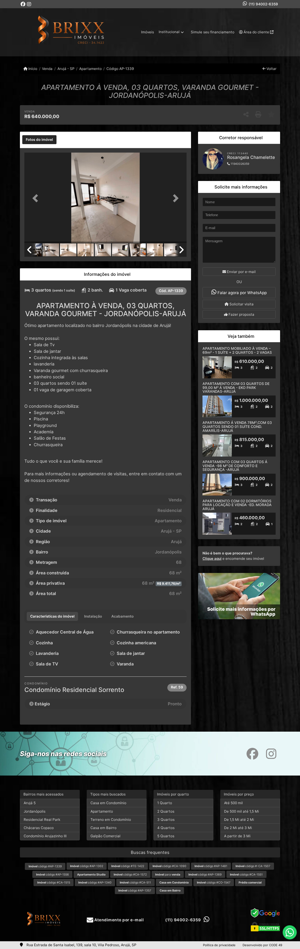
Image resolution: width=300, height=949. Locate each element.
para (167, 874)
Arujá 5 (30, 803)
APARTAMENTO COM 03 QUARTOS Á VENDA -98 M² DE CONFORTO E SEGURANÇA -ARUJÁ (234, 466)
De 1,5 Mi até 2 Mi (239, 819)
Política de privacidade (219, 945)
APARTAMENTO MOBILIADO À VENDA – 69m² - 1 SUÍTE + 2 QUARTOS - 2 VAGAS (237, 350)
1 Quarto (164, 803)
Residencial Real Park (42, 819)
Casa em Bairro (103, 828)
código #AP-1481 (211, 866)
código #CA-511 (135, 882)
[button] (36, 198)
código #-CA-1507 (253, 866)
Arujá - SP (65, 68)
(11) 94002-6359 (263, 4)
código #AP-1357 (134, 890)
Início (32, 68)
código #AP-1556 (52, 874)
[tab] (39, 139)
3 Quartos (166, 819)
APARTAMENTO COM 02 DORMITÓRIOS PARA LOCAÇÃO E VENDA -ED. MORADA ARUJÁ (237, 505)
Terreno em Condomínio (110, 819)
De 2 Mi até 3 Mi (238, 828)
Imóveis (147, 32)
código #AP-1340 (95, 882)
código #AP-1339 (45, 866)
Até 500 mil (233, 803)
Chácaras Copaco (39, 828)
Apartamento (90, 68)
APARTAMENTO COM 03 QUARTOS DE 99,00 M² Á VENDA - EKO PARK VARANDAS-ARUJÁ (236, 387)
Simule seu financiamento (212, 32)
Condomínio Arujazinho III (45, 836)
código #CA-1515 (53, 882)
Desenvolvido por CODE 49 (262, 945)
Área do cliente (256, 32)
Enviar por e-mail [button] (241, 271)
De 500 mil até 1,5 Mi (241, 811)
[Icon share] (23, 4)
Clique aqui (211, 558)
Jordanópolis (34, 811)
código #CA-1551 (246, 874)
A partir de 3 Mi (237, 836)
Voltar (271, 68)
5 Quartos (165, 836)
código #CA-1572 (130, 874)
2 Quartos (165, 811)
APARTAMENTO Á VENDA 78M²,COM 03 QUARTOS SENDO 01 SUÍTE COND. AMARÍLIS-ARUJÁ (237, 426)
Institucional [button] (169, 32)
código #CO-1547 (213, 882)
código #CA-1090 (169, 866)
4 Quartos (166, 828)
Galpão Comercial (105, 836)
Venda (47, 68)
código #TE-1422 (127, 866)
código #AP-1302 (86, 866)
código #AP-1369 (205, 874)
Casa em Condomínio (108, 803)
